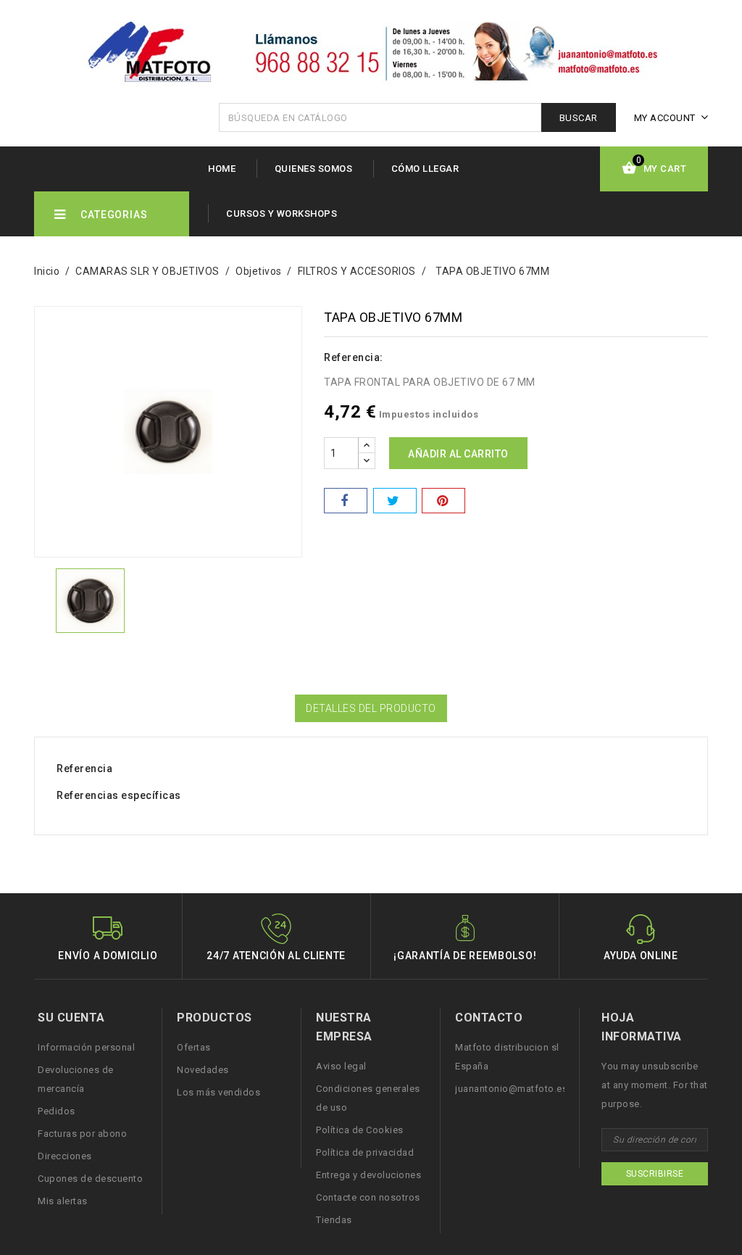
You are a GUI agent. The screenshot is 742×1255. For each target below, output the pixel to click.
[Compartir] (346, 501)
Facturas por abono (82, 1133)
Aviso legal (341, 1066)
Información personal (86, 1047)
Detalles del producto (371, 708)
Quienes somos (314, 168)
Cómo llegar (425, 168)
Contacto (488, 1017)
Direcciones (65, 1156)
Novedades (203, 1069)
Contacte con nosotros (368, 1197)
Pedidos (56, 1111)
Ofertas (194, 1047)
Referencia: (353, 357)
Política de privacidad (365, 1152)
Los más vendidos (218, 1092)
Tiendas (334, 1219)
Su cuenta (71, 1017)
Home (221, 168)
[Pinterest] (443, 501)
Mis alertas (63, 1201)
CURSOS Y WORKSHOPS (281, 213)
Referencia (84, 768)
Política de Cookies (360, 1129)
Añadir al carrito (458, 454)
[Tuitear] (395, 501)
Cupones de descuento (90, 1178)
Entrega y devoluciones (368, 1174)
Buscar (578, 117)
